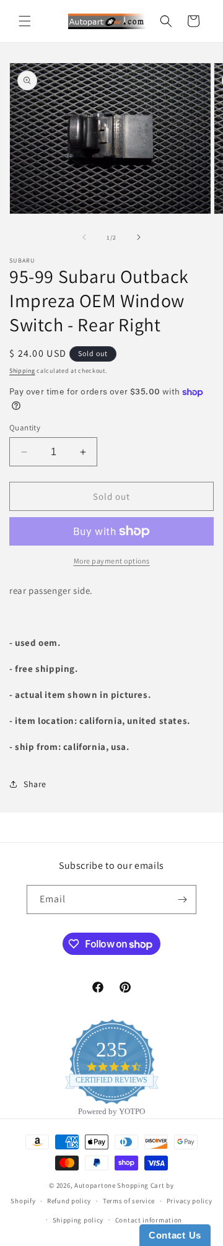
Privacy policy (189, 1200)
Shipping (22, 371)
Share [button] (35, 784)
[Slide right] (138, 237)
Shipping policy (78, 1220)
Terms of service (129, 1200)
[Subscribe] (182, 899)
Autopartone (95, 1185)
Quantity (24, 427)
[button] (24, 21)
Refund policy (69, 1200)
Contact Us (175, 1235)
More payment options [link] (112, 560)
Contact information (148, 1220)
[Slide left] (84, 237)
